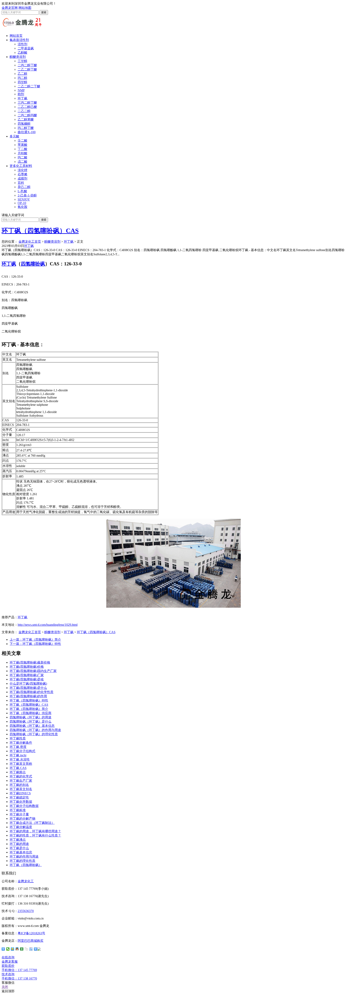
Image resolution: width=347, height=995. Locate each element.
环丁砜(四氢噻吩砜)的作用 (28, 696)
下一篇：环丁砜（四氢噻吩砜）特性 (35, 643)
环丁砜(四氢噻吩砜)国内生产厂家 (33, 671)
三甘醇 (22, 61)
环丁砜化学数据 (21, 801)
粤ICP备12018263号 (31, 933)
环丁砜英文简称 (21, 763)
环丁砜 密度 (18, 747)
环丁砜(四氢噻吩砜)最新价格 (30, 662)
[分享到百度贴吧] (31, 949)
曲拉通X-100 (27, 132)
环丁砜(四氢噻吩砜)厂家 (27, 675)
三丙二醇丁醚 (27, 102)
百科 (21, 182)
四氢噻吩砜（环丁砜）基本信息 (32, 725)
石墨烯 (22, 174)
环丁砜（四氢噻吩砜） (26, 865)
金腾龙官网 (10, 7)
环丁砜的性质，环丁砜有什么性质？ (35, 835)
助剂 (21, 94)
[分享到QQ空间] (12, 949)
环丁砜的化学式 (21, 776)
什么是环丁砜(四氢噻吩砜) (28, 683)
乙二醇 (22, 73)
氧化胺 (22, 207)
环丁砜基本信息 (21, 852)
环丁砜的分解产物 (22, 818)
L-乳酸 (22, 191)
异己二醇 (24, 187)
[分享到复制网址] (26, 949)
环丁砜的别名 (19, 784)
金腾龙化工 (26, 881)
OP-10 (22, 203)
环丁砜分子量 (19, 814)
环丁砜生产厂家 (21, 780)
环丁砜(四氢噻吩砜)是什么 (28, 687)
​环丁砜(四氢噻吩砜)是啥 (27, 679)
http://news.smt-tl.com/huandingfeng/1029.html (48, 624)
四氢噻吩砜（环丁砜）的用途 (30, 717)
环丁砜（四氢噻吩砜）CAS (40, 230)
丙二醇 (22, 78)
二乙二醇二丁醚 (29, 86)
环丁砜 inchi (18, 755)
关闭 (5, 987)
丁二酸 (22, 149)
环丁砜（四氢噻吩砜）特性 (29, 700)
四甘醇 (22, 82)
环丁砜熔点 (18, 772)
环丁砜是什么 (19, 848)
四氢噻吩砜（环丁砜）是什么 (30, 721)
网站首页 (16, 35)
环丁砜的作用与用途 (24, 856)
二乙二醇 (24, 111)
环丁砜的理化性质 (22, 860)
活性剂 (22, 44)
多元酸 (14, 136)
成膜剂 (22, 178)
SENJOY (24, 199)
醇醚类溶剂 (18, 56)
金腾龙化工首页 (29, 241)
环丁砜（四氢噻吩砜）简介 (29, 709)
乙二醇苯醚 (26, 119)
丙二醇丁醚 (26, 128)
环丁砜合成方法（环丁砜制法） (32, 822)
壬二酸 (22, 140)
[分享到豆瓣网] (21, 949)
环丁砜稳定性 (19, 797)
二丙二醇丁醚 (27, 65)
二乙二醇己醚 (27, 106)
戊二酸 (22, 161)
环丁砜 (22, 98)
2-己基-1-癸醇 (27, 195)
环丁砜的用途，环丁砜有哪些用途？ (35, 831)
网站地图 (24, 7)
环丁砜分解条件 (21, 742)
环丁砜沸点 (18, 839)
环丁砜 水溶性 (20, 759)
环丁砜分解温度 (21, 827)
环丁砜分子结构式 (22, 751)
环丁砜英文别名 (21, 789)
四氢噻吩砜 (33, 263)
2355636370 (26, 911)
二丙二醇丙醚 (27, 115)
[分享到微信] (8, 949)
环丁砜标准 (18, 810)
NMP (21, 90)
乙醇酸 (22, 52)
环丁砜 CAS (18, 768)
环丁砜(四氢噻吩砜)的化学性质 (31, 692)
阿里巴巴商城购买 (30, 940)
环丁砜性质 (18, 738)
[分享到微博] (37, 949)
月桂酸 (22, 153)
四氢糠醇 (24, 123)
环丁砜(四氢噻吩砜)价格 (27, 666)
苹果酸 (22, 144)
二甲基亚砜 (26, 48)
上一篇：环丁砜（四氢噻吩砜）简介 (35, 639)
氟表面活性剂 (19, 40)
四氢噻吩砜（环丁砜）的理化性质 (34, 734)
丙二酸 (22, 157)
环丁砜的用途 (19, 844)
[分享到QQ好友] (17, 949)
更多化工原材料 (21, 166)
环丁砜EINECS (20, 793)
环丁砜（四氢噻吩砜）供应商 (30, 713)
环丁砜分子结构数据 (24, 806)
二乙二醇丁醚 (27, 69)
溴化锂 (22, 170)
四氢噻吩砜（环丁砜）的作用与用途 (35, 730)
